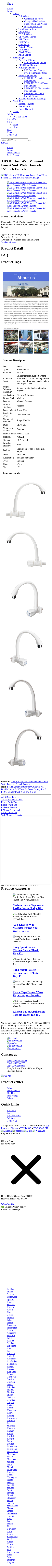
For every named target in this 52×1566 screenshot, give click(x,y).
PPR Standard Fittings (34, 70)
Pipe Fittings (18, 57)
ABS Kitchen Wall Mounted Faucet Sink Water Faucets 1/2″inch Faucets (24, 782)
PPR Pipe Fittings (26, 67)
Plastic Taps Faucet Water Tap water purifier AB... (28, 994)
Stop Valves (23, 49)
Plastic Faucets (19, 101)
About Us (11, 119)
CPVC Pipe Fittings (27, 65)
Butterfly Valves (25, 47)
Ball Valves (23, 16)
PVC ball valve (20, 116)
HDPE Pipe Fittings (27, 75)
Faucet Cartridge (26, 109)
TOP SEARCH (41, 1128)
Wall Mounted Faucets (11, 815)
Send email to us (8, 242)
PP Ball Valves (25, 34)
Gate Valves (23, 44)
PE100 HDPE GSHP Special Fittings (34, 94)
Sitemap (14, 1128)
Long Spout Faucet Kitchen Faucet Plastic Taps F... (26, 950)
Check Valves (24, 52)
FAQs (9, 129)
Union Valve (24, 31)
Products (11, 11)
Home (10, 8)
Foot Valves (23, 42)
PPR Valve (23, 39)
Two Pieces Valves (27, 29)
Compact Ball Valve (33, 18)
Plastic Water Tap (9, 805)
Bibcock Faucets (26, 104)
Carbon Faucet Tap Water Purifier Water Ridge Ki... (28, 907)
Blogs (15, 127)
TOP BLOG (26, 1128)
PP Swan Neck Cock (10, 810)
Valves (16, 13)
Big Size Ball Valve (33, 26)
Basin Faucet (24, 106)
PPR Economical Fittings (35, 73)
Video (9, 132)
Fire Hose (11, 1093)
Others (16, 111)
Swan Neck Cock (9, 812)
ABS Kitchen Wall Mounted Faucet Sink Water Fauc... (25, 927)
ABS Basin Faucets (10, 797)
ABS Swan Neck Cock (12, 799)
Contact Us (12, 134)
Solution (11, 114)
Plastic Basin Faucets (10, 802)
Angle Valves (24, 55)
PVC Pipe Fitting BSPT (35, 62)
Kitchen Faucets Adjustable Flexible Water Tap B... (29, 1013)
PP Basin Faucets (9, 807)
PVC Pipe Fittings (26, 60)
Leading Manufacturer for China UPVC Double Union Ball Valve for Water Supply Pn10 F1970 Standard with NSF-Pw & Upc (23, 789)
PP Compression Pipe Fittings (31, 98)
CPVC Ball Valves (27, 37)
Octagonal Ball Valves (34, 21)
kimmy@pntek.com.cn (17, 1060)
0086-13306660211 (16, 1063)
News (9, 122)
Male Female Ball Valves (35, 24)
